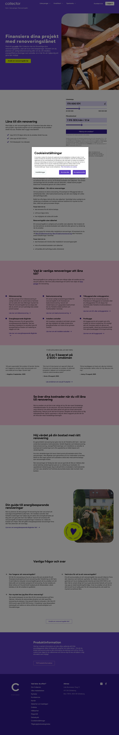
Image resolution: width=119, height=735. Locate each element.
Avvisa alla (65, 172)
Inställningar (40, 172)
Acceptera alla (79, 172)
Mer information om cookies (69, 167)
